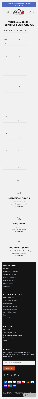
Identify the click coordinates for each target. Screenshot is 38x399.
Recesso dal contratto (10, 306)
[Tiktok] (18, 375)
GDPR (5, 341)
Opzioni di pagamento (10, 309)
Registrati (9, 368)
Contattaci (6, 286)
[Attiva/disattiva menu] (5, 12)
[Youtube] (8, 375)
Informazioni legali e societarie (12, 335)
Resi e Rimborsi (8, 303)
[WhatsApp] (15, 375)
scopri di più (19, 206)
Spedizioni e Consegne (10, 300)
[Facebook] (4, 375)
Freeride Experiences (9, 277)
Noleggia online (8, 283)
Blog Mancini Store (9, 280)
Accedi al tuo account (9, 318)
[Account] (29, 12)
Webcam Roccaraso (9, 274)
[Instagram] (11, 375)
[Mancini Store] (19, 11)
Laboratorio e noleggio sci (11, 271)
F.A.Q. (5, 315)
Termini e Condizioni (9, 332)
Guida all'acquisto (8, 297)
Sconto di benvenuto (9, 312)
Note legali (6, 329)
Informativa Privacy (9, 338)
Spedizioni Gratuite (12, 4)
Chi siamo (6, 268)
